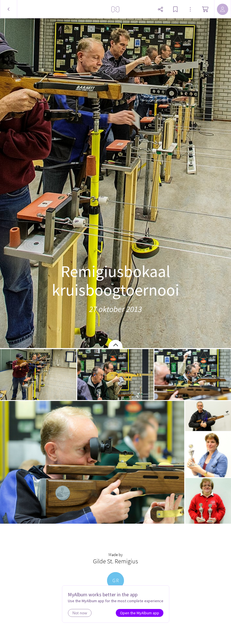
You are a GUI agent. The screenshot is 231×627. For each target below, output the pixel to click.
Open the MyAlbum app (139, 612)
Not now (79, 613)
